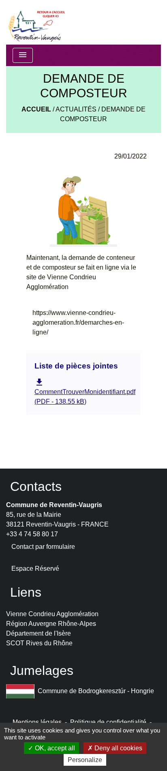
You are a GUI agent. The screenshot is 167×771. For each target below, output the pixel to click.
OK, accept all (54, 748)
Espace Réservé (35, 568)
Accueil (36, 109)
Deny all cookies (117, 748)
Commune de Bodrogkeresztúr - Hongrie (96, 690)
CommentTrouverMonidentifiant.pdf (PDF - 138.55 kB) (84, 391)
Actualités (76, 109)
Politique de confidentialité (108, 722)
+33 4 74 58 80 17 (32, 534)
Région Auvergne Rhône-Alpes (51, 623)
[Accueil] (36, 22)
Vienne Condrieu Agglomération (52, 613)
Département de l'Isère (38, 633)
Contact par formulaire (43, 546)
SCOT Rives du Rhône (39, 643)
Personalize (85, 759)
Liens (25, 592)
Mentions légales (37, 722)
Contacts (36, 486)
